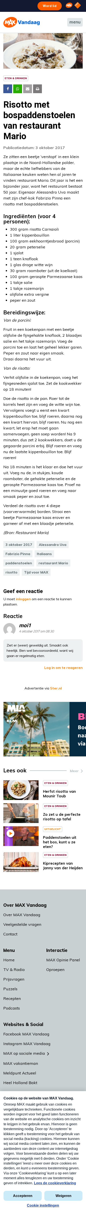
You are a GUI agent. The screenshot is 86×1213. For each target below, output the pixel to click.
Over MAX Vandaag (21, 914)
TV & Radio (14, 969)
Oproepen (55, 969)
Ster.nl (56, 688)
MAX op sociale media (24, 1053)
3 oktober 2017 (19, 544)
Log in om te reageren (63, 667)
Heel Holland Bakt (20, 1082)
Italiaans (44, 554)
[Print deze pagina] (37, 88)
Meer (74, 771)
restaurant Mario (53, 563)
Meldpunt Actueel (19, 1073)
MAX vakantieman (20, 1063)
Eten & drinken (16, 78)
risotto (11, 572)
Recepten (12, 998)
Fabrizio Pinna (18, 554)
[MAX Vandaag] (21, 22)
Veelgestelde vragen (22, 924)
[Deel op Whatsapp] (17, 88)
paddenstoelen (19, 563)
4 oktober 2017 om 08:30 (36, 631)
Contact (10, 934)
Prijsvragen (13, 979)
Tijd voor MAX (36, 572)
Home (9, 959)
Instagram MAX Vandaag (26, 1043)
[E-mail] (27, 88)
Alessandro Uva (52, 544)
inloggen (23, 599)
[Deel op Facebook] (7, 88)
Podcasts (11, 1008)
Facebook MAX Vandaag (26, 1034)
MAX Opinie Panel (63, 959)
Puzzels (10, 988)
